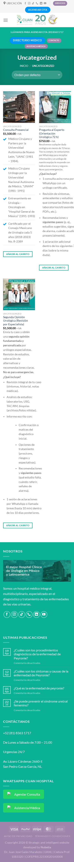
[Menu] (5, 20)
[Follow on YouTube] (45, 3)
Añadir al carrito (18, 254)
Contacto (54, 40)
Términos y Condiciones (52, 836)
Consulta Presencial (16, 129)
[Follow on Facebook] (25, 3)
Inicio (24, 65)
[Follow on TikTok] (33, 3)
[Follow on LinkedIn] (41, 3)
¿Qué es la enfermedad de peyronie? (39, 688)
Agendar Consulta (27, 794)
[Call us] (37, 3)
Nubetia (46, 847)
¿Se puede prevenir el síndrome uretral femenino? (41, 703)
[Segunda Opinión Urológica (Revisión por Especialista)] (19, 294)
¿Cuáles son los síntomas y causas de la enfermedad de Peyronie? (41, 673)
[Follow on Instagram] (29, 3)
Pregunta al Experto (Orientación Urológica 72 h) (51, 133)
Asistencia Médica (36, 46)
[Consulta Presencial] (19, 107)
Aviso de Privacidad (18, 836)
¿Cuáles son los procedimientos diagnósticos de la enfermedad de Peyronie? (37, 654)
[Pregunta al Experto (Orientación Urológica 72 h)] (55, 107)
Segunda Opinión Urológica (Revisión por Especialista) (15, 320)
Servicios (60, 3)
